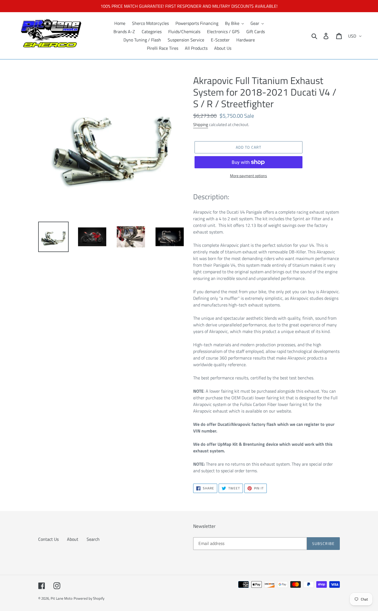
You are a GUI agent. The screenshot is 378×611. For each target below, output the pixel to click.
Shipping (200, 124)
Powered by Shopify (89, 598)
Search (93, 539)
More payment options (248, 176)
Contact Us (48, 539)
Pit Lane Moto (62, 598)
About (72, 539)
